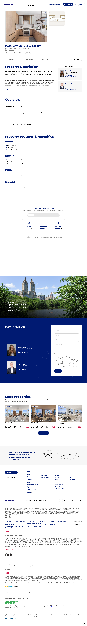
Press (56, 481)
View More (42, 433)
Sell (26, 3)
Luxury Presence (77, 524)
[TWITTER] (72, 500)
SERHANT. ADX (44, 475)
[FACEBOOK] (61, 500)
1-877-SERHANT (30, 5)
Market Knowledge (74, 473)
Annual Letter (58, 482)
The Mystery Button (60, 488)
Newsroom (72, 475)
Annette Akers (22, 347)
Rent (22, 3)
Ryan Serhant (21, 364)
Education (72, 479)
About (56, 473)
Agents (42, 3)
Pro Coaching (73, 481)
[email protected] (59, 471)
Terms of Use (65, 367)
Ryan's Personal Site (60, 484)
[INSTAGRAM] (65, 500)
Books (71, 482)
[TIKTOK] (76, 500)
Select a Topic (59, 344)
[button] (54, 4)
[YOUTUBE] (80, 500)
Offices (57, 477)
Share (27, 52)
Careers (57, 479)
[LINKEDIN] (68, 500)
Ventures (57, 486)
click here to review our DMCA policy (57, 606)
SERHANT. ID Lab (45, 477)
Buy (18, 3)
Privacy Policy (58, 367)
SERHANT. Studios (45, 473)
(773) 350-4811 (22, 351)
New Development (33, 3)
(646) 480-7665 (22, 369)
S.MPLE (57, 475)
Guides (71, 477)
